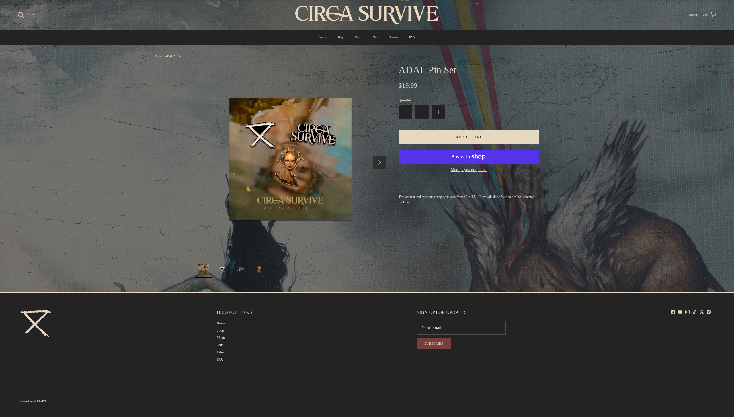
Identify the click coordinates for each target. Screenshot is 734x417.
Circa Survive (38, 400)
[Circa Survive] (367, 15)
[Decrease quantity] (405, 112)
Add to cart (469, 137)
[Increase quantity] (439, 112)
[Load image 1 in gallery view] (290, 159)
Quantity (405, 100)
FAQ (412, 37)
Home (322, 37)
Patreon (393, 37)
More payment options (469, 170)
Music (358, 37)
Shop (340, 37)
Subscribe (434, 343)
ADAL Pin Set (173, 56)
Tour (375, 37)
